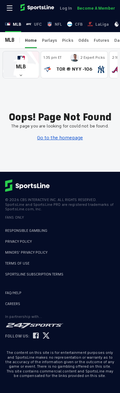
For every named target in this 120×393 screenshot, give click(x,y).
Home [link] (31, 40)
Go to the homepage (60, 138)
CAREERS (12, 303)
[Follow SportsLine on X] (46, 336)
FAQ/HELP (13, 293)
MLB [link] (17, 24)
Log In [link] (66, 8)
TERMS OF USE (17, 263)
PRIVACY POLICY (18, 241)
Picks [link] (67, 40)
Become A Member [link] (96, 8)
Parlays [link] (49, 40)
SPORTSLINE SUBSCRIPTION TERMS (34, 274)
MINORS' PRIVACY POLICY (26, 252)
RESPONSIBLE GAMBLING (26, 230)
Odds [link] (83, 40)
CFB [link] (79, 24)
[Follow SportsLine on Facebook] (36, 336)
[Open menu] (10, 8)
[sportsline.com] (37, 8)
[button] (21, 64)
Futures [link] (101, 40)
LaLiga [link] (102, 24)
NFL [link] (58, 24)
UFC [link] (38, 24)
